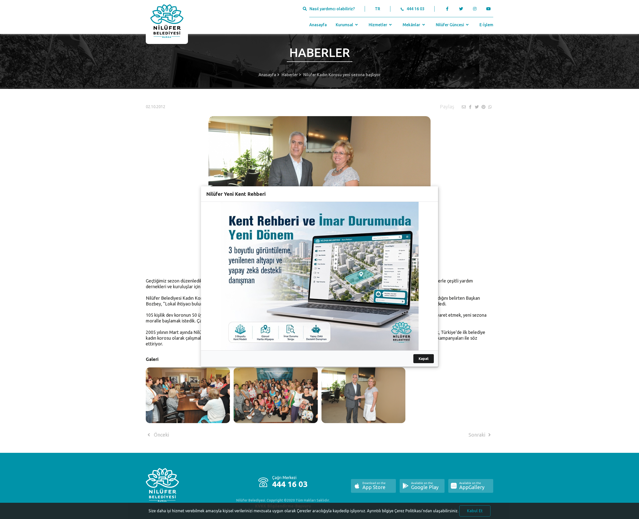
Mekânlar (412, 24)
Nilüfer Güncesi (450, 24)
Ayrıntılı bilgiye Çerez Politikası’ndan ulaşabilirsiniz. (412, 511)
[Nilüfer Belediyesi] (166, 22)
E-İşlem (486, 24)
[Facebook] (447, 8)
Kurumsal (345, 24)
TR (377, 8)
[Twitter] (461, 8)
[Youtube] (489, 8)
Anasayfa (318, 24)
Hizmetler (378, 24)
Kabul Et (475, 511)
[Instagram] (474, 8)
